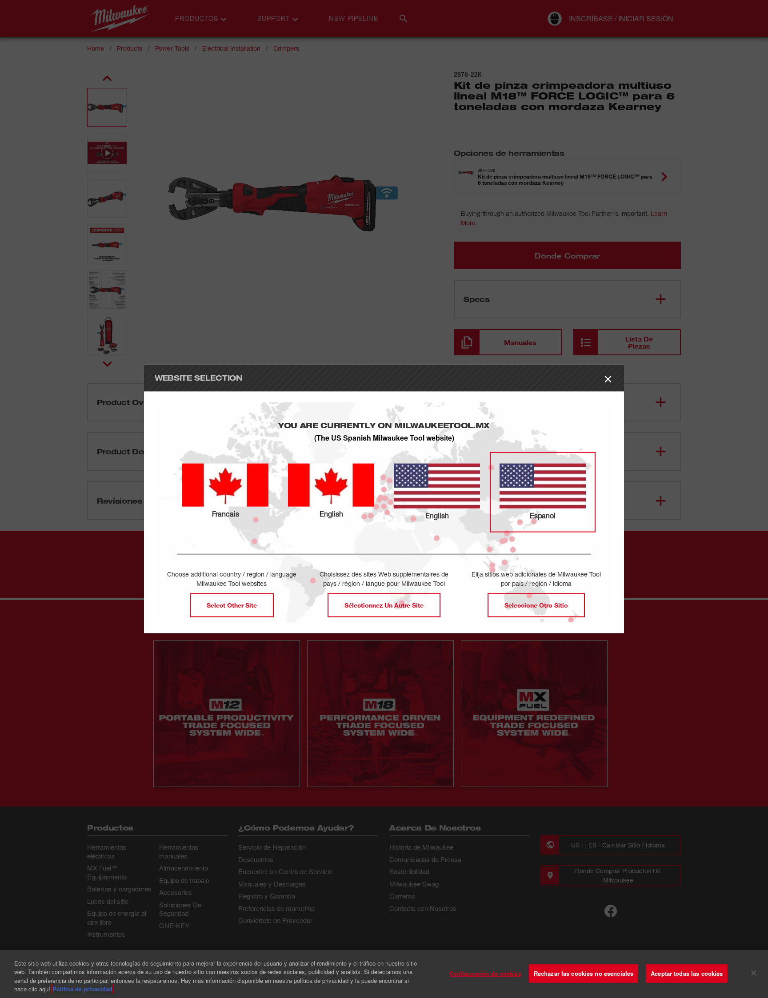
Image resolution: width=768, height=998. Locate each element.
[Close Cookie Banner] (754, 972)
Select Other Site (232, 605)
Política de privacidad (82, 989)
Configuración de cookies (485, 973)
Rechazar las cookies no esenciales (583, 973)
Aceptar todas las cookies (687, 973)
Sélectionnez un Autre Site (384, 605)
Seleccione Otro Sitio (536, 605)
